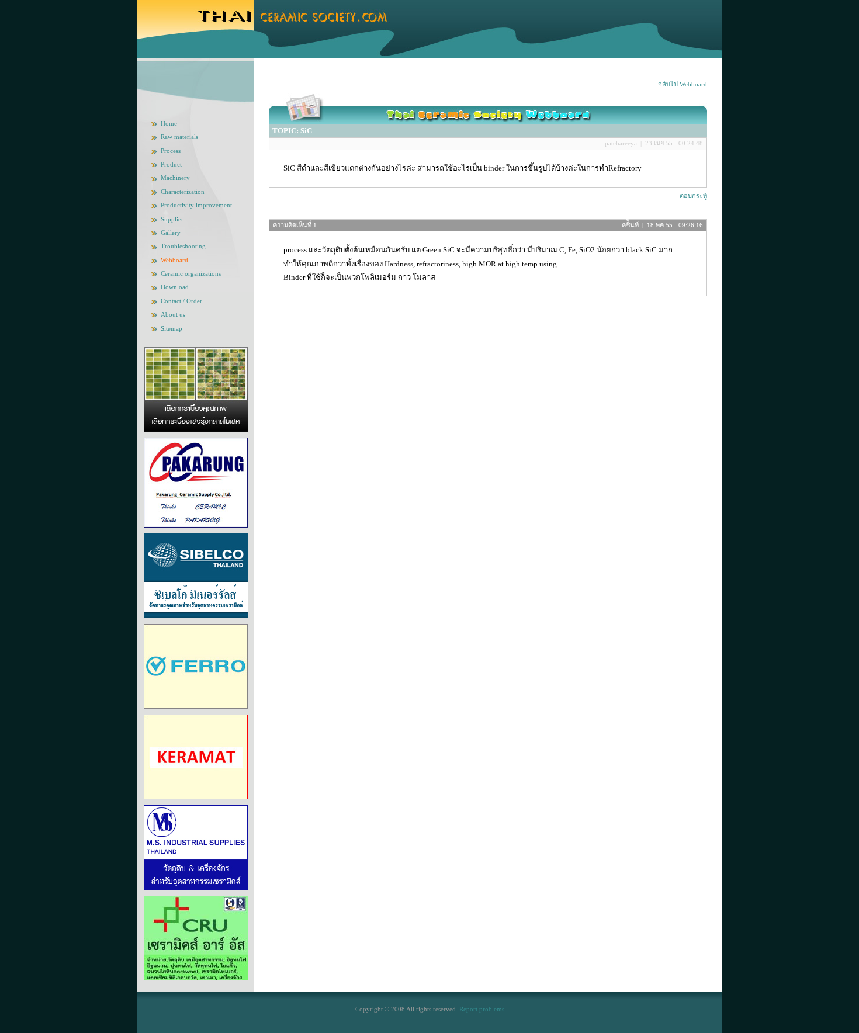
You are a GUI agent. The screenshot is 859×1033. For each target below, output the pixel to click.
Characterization (183, 191)
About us (173, 314)
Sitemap (171, 328)
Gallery (171, 232)
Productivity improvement (196, 205)
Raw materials (179, 136)
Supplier (172, 219)
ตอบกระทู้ (693, 195)
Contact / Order (181, 300)
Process (171, 150)
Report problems (481, 1009)
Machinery (175, 177)
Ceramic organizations (191, 273)
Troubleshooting (183, 245)
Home (169, 123)
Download (175, 286)
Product (171, 164)
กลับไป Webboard (682, 84)
